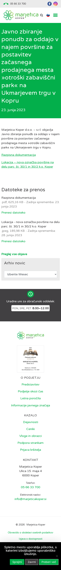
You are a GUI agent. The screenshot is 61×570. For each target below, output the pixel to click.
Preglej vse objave (14, 254)
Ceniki (30, 429)
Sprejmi (17, 562)
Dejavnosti (30, 422)
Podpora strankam (30, 443)
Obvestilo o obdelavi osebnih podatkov (30, 532)
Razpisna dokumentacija (18, 155)
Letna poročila (30, 398)
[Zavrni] (56, 556)
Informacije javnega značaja (30, 405)
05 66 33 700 (18, 3)
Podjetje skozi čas (30, 391)
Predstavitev (30, 384)
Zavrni (32, 562)
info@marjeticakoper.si (30, 499)
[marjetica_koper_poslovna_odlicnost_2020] (30, 359)
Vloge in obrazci (30, 436)
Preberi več (49, 562)
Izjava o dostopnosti (30, 538)
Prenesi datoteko (13, 212)
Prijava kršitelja (30, 450)
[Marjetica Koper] (20, 15)
